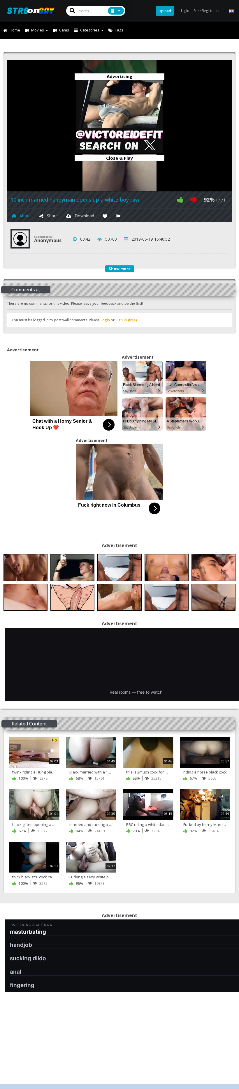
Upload (165, 10)
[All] (116, 11)
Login (105, 320)
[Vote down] (193, 200)
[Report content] (118, 216)
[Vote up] (180, 200)
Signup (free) (126, 320)
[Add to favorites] (105, 216)
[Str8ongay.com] (32, 10)
